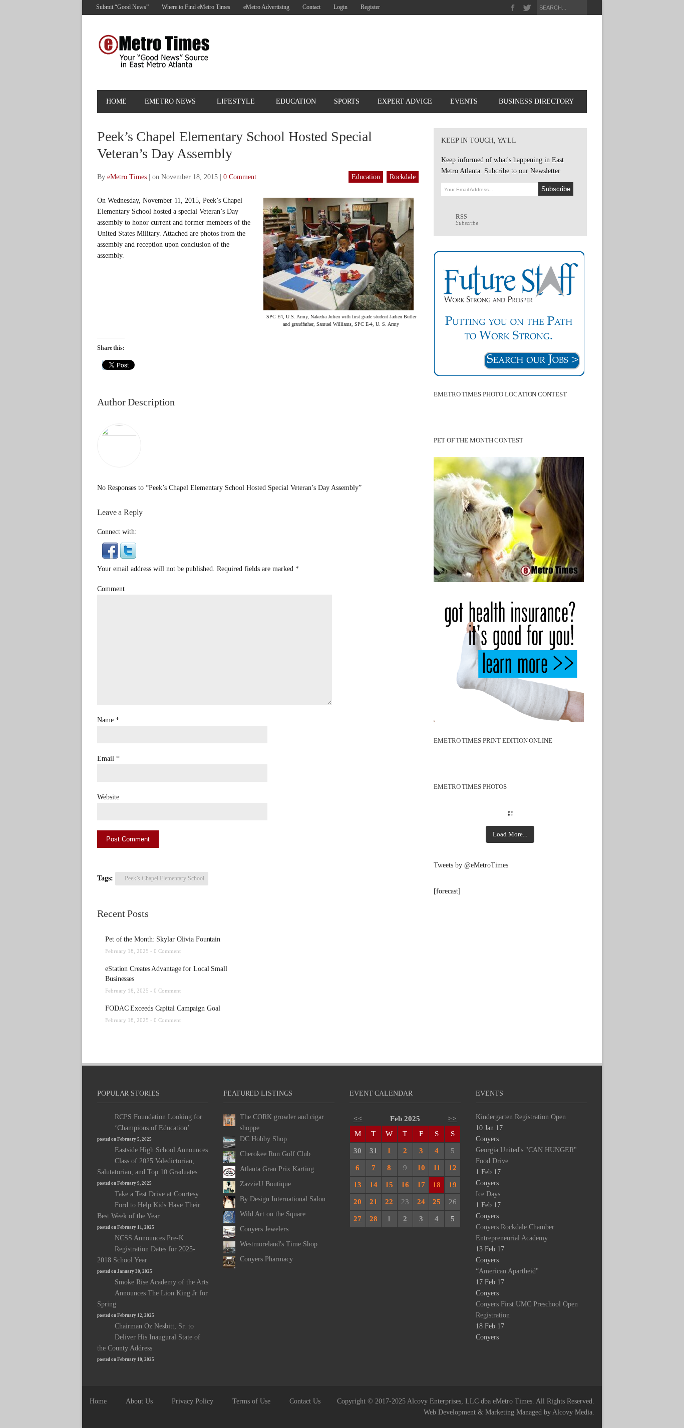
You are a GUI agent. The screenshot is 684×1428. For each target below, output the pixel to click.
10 (421, 1168)
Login (340, 7)
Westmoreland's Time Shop (278, 1244)
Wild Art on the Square (272, 1214)
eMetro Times (127, 177)
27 (358, 1219)
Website (108, 797)
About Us (139, 1401)
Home (116, 101)
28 (374, 1219)
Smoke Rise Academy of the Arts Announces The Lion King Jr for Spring (152, 1293)
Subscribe (467, 220)
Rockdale (403, 177)
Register (370, 7)
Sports (347, 101)
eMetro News (170, 101)
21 (374, 1202)
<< (358, 1119)
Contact (311, 7)
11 (437, 1168)
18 (437, 1185)
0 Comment (239, 177)
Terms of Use (251, 1401)
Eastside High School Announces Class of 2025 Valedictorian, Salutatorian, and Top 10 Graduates (152, 1161)
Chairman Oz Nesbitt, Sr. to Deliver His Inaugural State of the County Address (148, 1337)
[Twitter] (527, 8)
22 (389, 1202)
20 (358, 1202)
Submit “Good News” (122, 7)
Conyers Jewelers (264, 1229)
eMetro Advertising (266, 7)
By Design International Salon (282, 1199)
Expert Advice (405, 101)
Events (464, 101)
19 (453, 1185)
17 (421, 1185)
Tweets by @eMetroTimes (471, 865)
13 (358, 1185)
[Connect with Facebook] (110, 550)
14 (374, 1185)
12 (453, 1168)
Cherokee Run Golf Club (275, 1154)
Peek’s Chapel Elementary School (164, 878)
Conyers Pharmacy (266, 1259)
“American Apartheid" (507, 1271)
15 (389, 1185)
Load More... (510, 834)
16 (405, 1185)
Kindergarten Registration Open (521, 1117)
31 (374, 1151)
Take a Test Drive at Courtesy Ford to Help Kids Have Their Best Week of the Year (148, 1205)
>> (452, 1119)
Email (105, 758)
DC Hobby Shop (263, 1139)
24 (421, 1202)
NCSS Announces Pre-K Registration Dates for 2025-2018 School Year (146, 1249)
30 (358, 1151)
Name (105, 720)
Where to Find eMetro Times (196, 7)
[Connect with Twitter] (128, 550)
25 (437, 1202)
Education (296, 101)
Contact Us (304, 1401)
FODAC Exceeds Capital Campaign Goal (162, 1008)
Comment (111, 589)
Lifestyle (236, 101)
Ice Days (488, 1194)
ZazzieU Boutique (265, 1184)
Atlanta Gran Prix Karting (277, 1169)
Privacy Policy (192, 1401)
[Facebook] (513, 8)
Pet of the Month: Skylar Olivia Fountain (162, 939)
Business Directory (536, 101)
